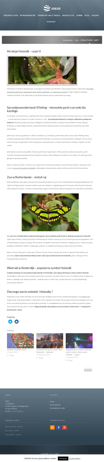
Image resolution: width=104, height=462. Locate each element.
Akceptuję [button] (63, 458)
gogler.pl (51, 454)
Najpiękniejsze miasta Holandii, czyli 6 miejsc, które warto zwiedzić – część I (78, 352)
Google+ (64, 427)
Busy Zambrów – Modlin (14, 426)
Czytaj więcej (74, 458)
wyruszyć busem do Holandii (24, 168)
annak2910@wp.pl (16, 411)
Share (88, 370)
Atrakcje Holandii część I (17, 349)
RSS (52, 427)
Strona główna (68, 40)
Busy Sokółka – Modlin (13, 435)
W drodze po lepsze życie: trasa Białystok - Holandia (49, 350)
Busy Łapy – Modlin (12, 431)
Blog (76, 40)
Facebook (58, 427)
